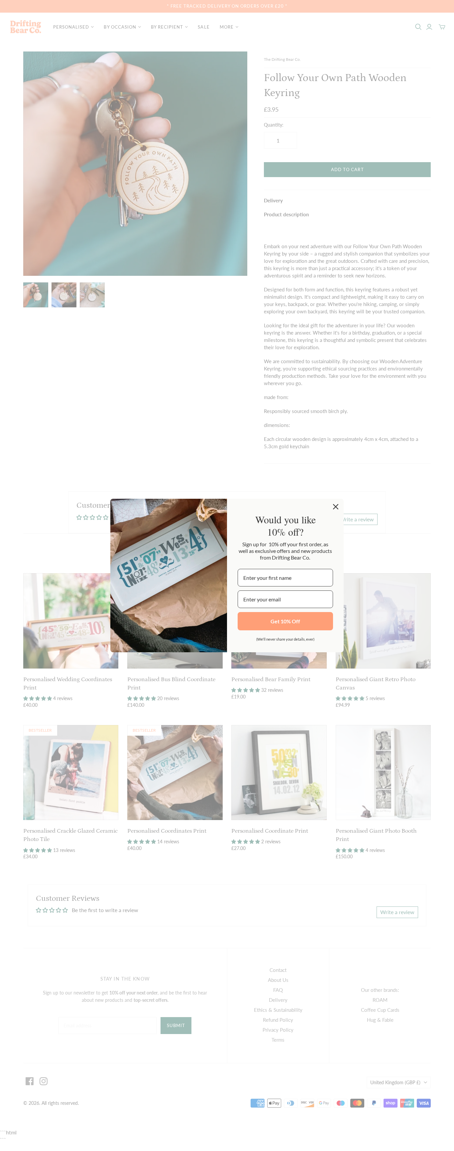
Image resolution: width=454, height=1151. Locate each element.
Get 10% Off (285, 621)
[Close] (336, 507)
